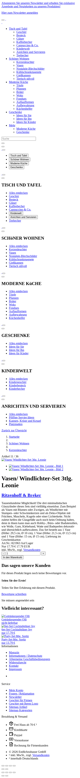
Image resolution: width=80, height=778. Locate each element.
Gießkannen (23, 75)
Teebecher (22, 55)
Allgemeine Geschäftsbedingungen (29, 659)
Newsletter (15, 696)
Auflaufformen (25, 102)
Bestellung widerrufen (26, 676)
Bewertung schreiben (13, 594)
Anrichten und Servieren (30, 52)
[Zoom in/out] (14, 765)
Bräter (20, 92)
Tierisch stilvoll (25, 78)
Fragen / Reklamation (21, 693)
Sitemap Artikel (18, 707)
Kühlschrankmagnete (28, 72)
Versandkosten (31, 549)
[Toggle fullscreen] (10, 765)
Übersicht (14, 430)
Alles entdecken (18, 192)
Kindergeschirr (17, 382)
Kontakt (13, 665)
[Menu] (2, 20)
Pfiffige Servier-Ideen (21, 417)
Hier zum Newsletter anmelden (19, 12)
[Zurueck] (2, 178)
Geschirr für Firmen (20, 700)
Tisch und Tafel (18, 28)
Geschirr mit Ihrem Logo (23, 703)
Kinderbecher (17, 388)
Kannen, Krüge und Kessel (25, 420)
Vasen (19, 65)
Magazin (14, 652)
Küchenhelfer (24, 108)
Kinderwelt (23, 48)
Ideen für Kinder (26, 122)
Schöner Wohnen (19, 58)
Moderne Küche (18, 82)
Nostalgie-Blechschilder (30, 68)
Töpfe (19, 85)
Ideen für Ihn (24, 118)
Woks (19, 95)
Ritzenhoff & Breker (21, 495)
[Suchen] (2, 143)
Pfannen (21, 88)
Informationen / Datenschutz (25, 655)
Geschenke (15, 112)
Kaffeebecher (24, 42)
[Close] (2, 146)
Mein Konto (16, 690)
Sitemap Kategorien (20, 710)
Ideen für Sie (23, 115)
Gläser (20, 38)
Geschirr (21, 32)
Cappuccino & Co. (27, 45)
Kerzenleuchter (25, 62)
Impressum (15, 669)
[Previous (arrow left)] (2, 769)
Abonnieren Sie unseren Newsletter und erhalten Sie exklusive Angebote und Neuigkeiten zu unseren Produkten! (38, 4)
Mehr (12, 125)
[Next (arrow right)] (6, 769)
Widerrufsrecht (17, 662)
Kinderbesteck (17, 385)
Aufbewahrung (25, 105)
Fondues (21, 98)
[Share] (6, 765)
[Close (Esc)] (2, 765)
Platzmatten (16, 424)
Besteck (21, 35)
